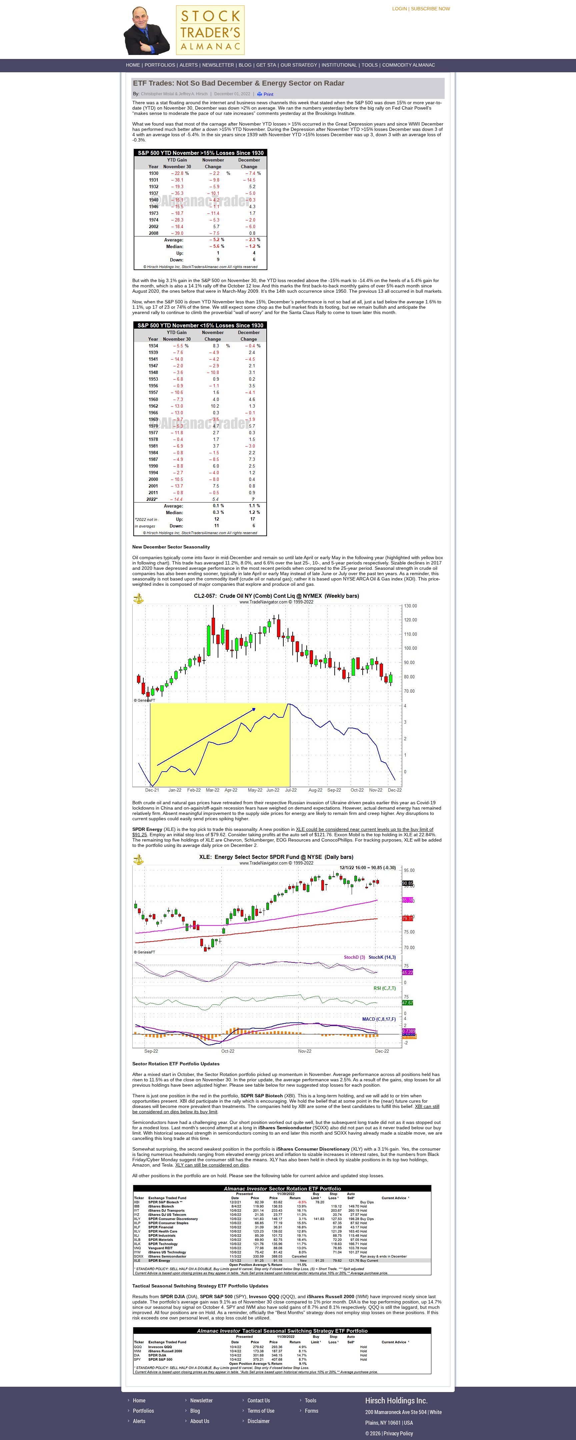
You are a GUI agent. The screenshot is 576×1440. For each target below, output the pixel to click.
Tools (370, 65)
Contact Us (259, 1400)
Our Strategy (299, 65)
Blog (245, 65)
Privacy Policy (398, 1433)
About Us (199, 1420)
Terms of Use (261, 1410)
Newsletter (218, 65)
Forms (311, 1410)
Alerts (189, 65)
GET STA (266, 65)
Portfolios (160, 65)
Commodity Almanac (408, 65)
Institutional (339, 65)
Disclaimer (259, 1420)
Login (399, 8)
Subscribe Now (430, 8)
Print (268, 94)
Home (133, 65)
